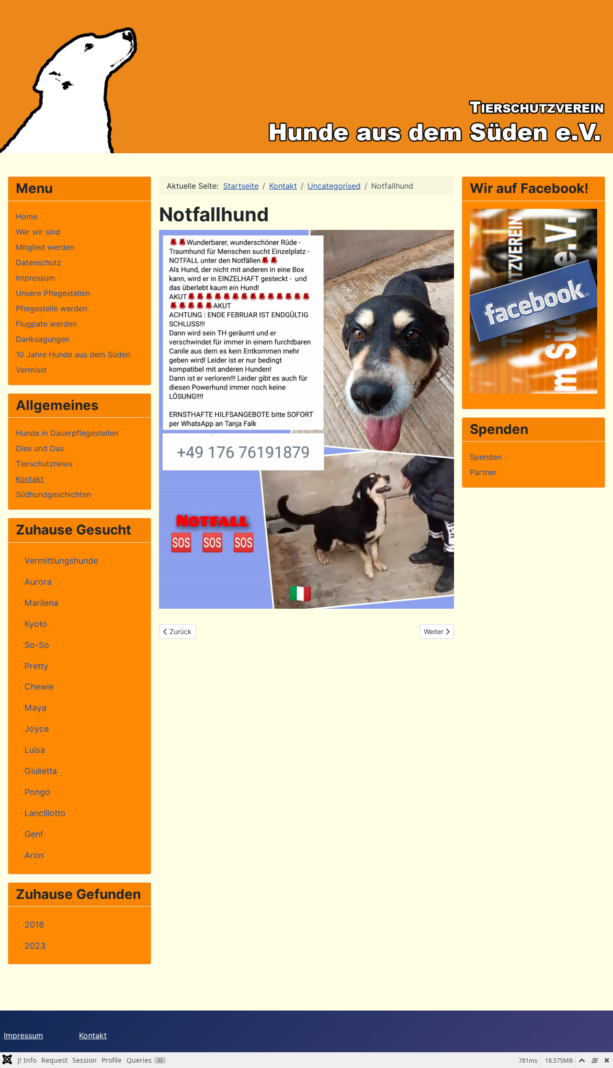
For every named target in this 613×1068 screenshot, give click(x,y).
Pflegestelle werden (51, 308)
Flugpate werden (46, 324)
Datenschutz (38, 262)
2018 (34, 925)
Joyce (36, 729)
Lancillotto (45, 813)
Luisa (34, 750)
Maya (35, 708)
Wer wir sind (38, 232)
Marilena (41, 603)
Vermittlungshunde (61, 561)
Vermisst (31, 370)
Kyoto (35, 624)
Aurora (38, 582)
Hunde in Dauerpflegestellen (67, 433)
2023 (34, 946)
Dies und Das (40, 448)
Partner (483, 472)
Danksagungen (42, 339)
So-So (36, 645)
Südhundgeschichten (53, 494)
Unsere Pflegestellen (53, 293)
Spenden (485, 457)
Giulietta (40, 771)
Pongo (37, 792)
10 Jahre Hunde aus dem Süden (73, 354)
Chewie (39, 687)
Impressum (35, 278)
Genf (33, 834)
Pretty (36, 666)
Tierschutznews (44, 463)
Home (26, 216)
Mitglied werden (45, 247)
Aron (34, 855)
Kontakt (30, 479)
